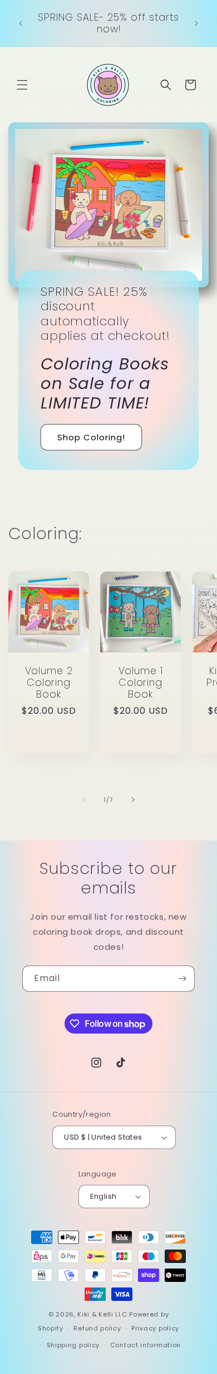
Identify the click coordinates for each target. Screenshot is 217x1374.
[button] (22, 85)
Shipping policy (73, 1345)
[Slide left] (84, 799)
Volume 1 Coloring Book (141, 682)
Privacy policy (155, 1328)
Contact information (145, 1345)
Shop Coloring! (91, 437)
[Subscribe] (182, 978)
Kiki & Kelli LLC (102, 1314)
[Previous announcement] (20, 23)
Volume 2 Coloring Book (49, 682)
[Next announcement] (196, 23)
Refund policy (97, 1328)
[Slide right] (133, 799)
